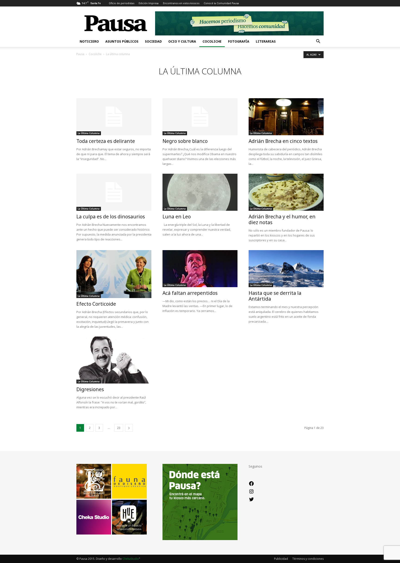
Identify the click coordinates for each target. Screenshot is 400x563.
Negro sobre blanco (185, 141)
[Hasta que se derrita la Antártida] (286, 268)
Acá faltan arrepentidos (190, 293)
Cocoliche (212, 41)
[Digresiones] (113, 360)
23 (118, 428)
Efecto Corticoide (96, 304)
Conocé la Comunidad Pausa (221, 3)
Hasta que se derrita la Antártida (275, 296)
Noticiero (89, 41)
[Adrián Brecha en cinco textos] (286, 116)
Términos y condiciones (308, 559)
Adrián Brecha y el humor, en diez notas (282, 219)
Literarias (266, 41)
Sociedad (153, 41)
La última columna (89, 133)
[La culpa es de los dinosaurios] (113, 192)
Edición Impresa (149, 3)
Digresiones (90, 389)
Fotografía (238, 41)
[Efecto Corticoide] (113, 274)
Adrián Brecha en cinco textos (283, 141)
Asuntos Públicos (121, 41)
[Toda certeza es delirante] (113, 116)
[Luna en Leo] (200, 192)
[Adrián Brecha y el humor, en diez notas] (286, 192)
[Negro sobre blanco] (200, 116)
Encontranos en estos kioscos (181, 3)
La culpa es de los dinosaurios (110, 216)
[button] (318, 42)
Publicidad (281, 559)
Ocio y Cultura (182, 41)
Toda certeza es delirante (105, 141)
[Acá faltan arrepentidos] (200, 268)
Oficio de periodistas (121, 3)
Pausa (80, 54)
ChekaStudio (130, 559)
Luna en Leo (176, 216)
